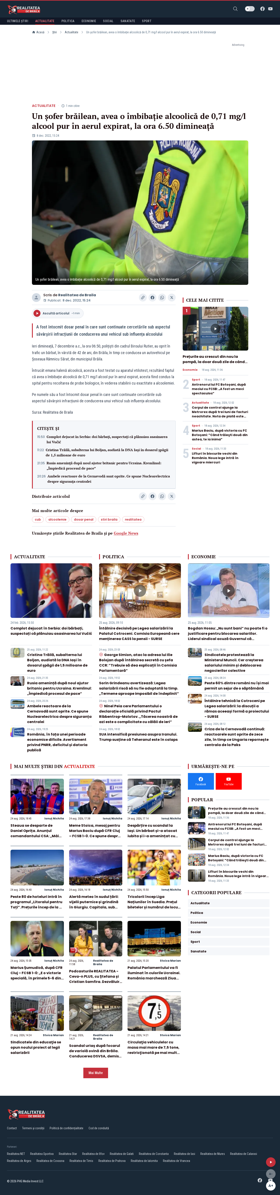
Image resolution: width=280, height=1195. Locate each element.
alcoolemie (57, 519)
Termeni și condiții (33, 1128)
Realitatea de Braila (77, 295)
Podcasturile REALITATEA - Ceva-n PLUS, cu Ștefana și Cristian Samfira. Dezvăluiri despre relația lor (95, 979)
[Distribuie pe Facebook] (152, 297)
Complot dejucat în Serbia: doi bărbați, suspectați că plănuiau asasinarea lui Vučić (107, 439)
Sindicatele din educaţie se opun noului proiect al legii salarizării (35, 1047)
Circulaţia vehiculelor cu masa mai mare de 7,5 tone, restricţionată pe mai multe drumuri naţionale (153, 1050)
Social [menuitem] (108, 21)
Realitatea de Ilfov (93, 1154)
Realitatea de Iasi (184, 1154)
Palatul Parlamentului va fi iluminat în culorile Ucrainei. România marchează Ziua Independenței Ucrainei (154, 975)
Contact (12, 1128)
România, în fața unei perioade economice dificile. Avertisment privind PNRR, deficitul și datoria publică (57, 742)
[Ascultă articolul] (271, 1162)
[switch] (250, 8)
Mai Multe (96, 1073)
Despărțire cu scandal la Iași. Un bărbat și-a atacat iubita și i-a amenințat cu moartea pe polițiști (152, 833)
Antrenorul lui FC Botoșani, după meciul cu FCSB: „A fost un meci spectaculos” (219, 388)
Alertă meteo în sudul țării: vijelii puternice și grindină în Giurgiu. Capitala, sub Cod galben (94, 904)
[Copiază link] (143, 297)
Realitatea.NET (16, 1154)
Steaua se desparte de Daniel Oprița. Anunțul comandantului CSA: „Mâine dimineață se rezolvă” (36, 833)
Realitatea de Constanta (154, 1154)
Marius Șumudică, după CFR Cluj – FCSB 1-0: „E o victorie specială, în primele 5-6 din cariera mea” (36, 975)
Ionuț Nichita (54, 818)
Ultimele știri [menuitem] (17, 21)
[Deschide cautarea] (235, 8)
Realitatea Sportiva (42, 1154)
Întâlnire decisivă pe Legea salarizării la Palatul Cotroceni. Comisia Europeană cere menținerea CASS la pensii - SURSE (139, 633)
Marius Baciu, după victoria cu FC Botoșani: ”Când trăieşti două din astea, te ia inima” (220, 434)
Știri (54, 32)
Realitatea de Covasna (50, 1161)
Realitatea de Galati (122, 1154)
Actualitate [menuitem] (44, 21)
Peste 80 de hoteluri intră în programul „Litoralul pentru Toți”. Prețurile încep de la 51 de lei (36, 904)
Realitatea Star (68, 1154)
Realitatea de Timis (81, 1161)
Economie (190, 370)
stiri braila (109, 519)
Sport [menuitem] (146, 21)
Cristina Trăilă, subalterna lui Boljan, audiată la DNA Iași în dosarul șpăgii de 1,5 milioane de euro (107, 452)
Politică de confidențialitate (66, 1128)
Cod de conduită (99, 1128)
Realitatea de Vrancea (176, 1161)
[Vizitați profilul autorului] (36, 297)
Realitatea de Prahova (112, 1161)
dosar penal (83, 519)
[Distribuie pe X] (172, 297)
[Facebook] (262, 8)
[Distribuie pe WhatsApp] (162, 297)
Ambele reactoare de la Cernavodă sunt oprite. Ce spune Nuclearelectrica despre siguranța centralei (108, 479)
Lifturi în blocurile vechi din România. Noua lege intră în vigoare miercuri (215, 458)
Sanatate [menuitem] (128, 21)
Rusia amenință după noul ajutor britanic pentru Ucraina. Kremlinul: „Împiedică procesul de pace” (104, 466)
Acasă (40, 32)
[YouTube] (270, 8)
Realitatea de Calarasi (243, 1154)
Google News (126, 533)
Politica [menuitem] (68, 21)
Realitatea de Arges (19, 1161)
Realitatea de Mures (212, 1154)
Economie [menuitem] (89, 21)
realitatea (133, 519)
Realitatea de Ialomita (144, 1161)
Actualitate (71, 32)
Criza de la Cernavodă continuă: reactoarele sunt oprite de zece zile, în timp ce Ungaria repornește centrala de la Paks (237, 737)
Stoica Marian (170, 961)
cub (38, 519)
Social (196, 448)
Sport (196, 379)
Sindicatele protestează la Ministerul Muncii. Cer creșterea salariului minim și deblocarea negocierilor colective (234, 662)
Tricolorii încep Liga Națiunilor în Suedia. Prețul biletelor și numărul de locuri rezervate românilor (154, 904)
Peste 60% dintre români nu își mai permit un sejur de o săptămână (237, 686)
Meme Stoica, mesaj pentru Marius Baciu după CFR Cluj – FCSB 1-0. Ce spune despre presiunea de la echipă (94, 833)
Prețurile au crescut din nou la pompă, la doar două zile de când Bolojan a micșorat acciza (214, 362)
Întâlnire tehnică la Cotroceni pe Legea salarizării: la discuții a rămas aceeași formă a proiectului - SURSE (237, 708)
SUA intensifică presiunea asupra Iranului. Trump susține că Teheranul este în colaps (138, 737)
